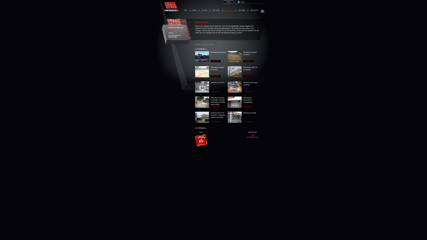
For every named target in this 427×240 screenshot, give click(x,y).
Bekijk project (216, 61)
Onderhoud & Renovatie (176, 27)
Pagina (239, 2)
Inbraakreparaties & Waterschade (174, 36)
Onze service (216, 10)
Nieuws (195, 10)
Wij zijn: (201, 132)
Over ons (204, 10)
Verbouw (171, 33)
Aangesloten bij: (252, 132)
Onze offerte (241, 10)
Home (185, 10)
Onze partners (254, 10)
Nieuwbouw (171, 30)
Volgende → (203, 49)
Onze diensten (229, 10)
